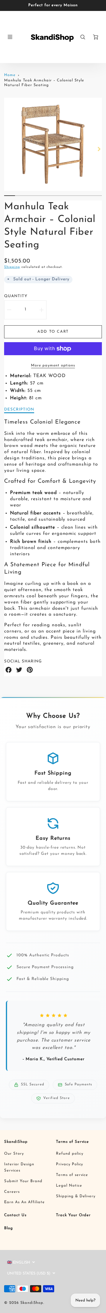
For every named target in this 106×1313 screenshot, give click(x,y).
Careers (12, 1192)
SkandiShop (16, 1142)
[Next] (99, 149)
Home (10, 75)
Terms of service (72, 1175)
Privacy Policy (69, 1164)
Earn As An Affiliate (24, 1202)
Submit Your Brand (23, 1181)
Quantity (15, 296)
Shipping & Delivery (75, 1196)
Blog (8, 1228)
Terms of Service (72, 1142)
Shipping (12, 267)
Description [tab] (19, 409)
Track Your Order (73, 1215)
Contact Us (15, 1215)
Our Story (14, 1154)
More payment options (53, 365)
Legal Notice (69, 1186)
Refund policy (69, 1154)
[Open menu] (10, 37)
